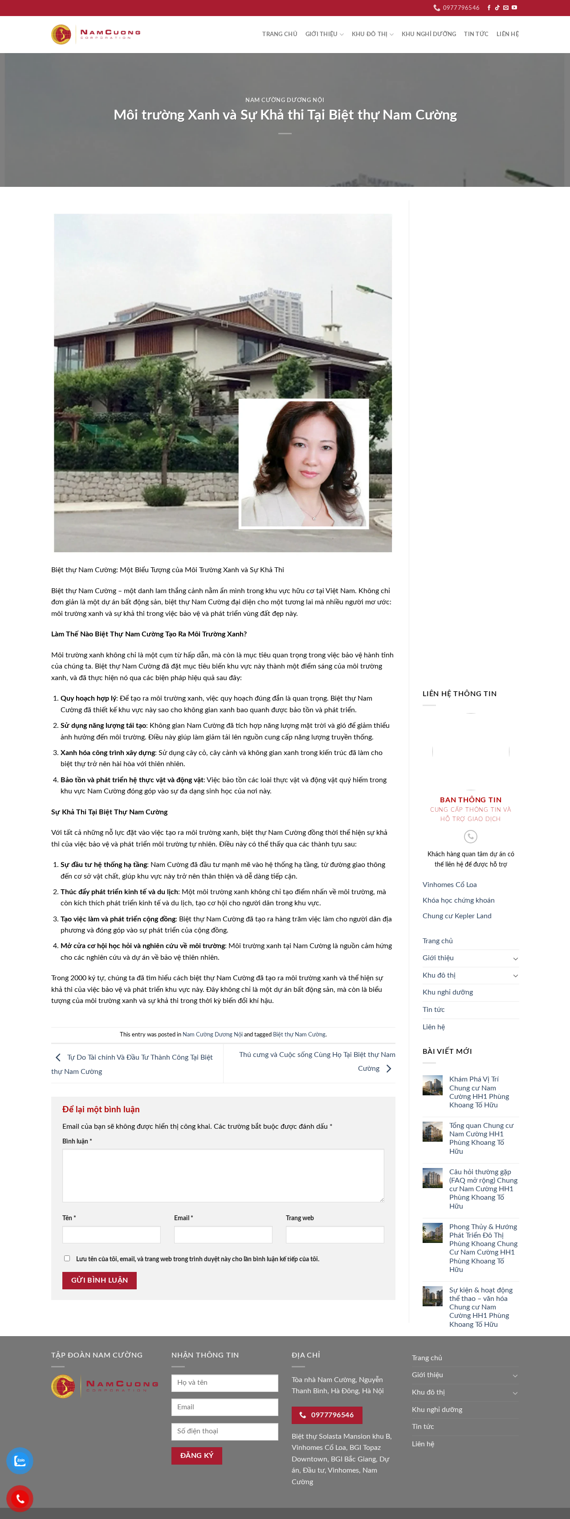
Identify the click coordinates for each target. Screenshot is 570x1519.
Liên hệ (508, 34)
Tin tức (476, 34)
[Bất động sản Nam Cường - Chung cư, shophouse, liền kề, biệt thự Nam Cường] (95, 35)
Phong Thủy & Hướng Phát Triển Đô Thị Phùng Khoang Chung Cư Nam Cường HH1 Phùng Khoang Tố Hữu (483, 1248)
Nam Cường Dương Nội (285, 100)
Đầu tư (314, 1470)
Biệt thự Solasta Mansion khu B (341, 1436)
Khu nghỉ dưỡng (429, 34)
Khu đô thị (370, 34)
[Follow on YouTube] (514, 8)
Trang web (300, 1218)
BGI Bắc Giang (353, 1459)
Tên (69, 1218)
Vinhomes (343, 1470)
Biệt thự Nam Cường (299, 1034)
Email (183, 1218)
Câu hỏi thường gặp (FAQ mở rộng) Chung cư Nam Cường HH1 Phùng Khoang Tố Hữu (483, 1189)
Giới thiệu (321, 34)
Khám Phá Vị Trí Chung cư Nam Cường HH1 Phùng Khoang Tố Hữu (479, 1092)
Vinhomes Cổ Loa (450, 884)
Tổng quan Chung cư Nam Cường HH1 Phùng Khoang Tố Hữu (481, 1138)
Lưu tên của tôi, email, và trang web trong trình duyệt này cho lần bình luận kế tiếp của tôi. (197, 1259)
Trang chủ (279, 34)
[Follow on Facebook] (489, 8)
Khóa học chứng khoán (459, 900)
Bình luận (77, 1141)
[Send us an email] (506, 8)
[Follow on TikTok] (497, 8)
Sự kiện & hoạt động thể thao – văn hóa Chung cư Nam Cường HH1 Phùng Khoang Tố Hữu (480, 1307)
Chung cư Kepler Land (457, 916)
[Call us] (470, 836)
